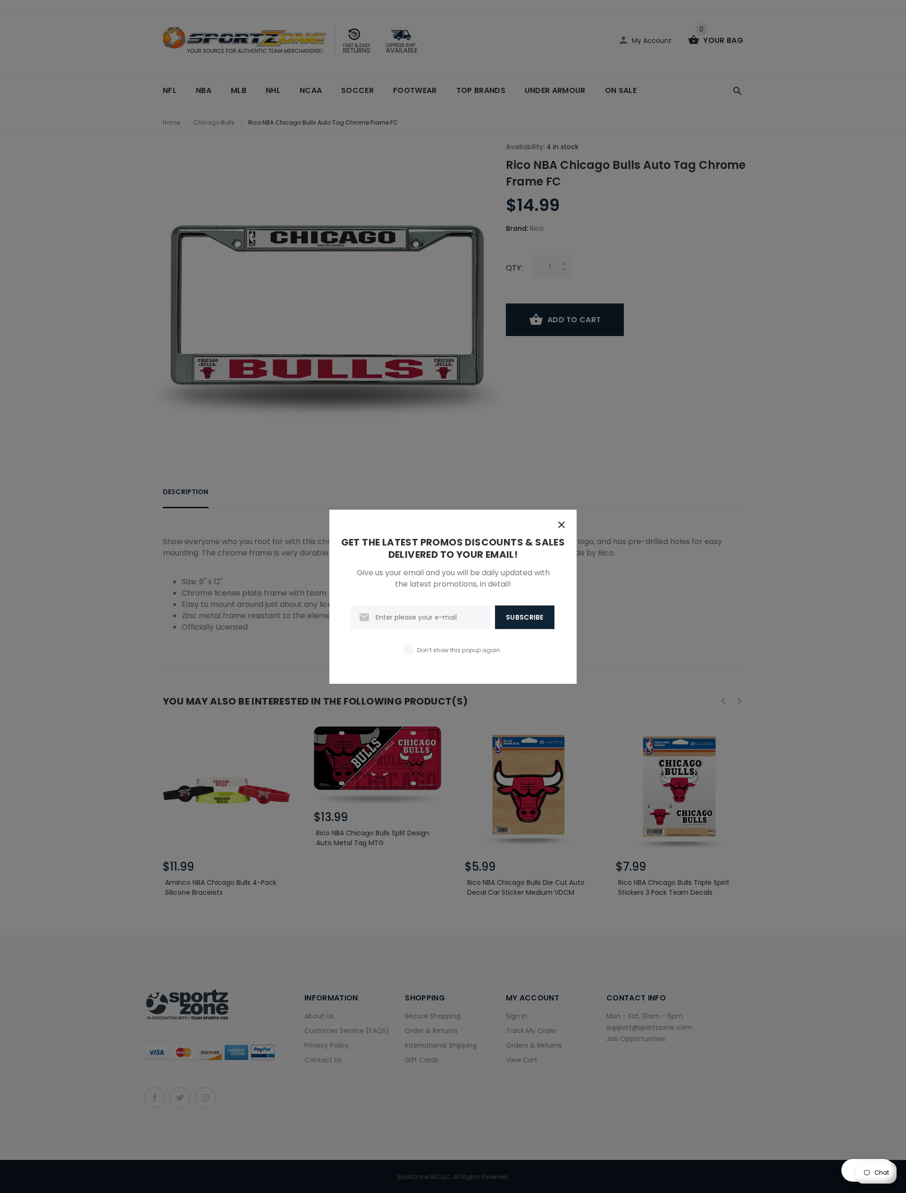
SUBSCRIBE (525, 617)
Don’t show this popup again (458, 650)
